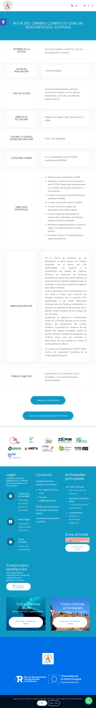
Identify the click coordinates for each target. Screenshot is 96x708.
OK (42, 703)
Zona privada (22, 540)
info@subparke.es (47, 500)
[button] (3, 22)
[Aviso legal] (10, 522)
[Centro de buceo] (67, 486)
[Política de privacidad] (10, 496)
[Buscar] (70, 5)
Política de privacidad (24, 495)
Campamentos (75, 512)
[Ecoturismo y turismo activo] (67, 498)
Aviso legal (24, 519)
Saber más (54, 703)
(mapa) (39, 513)
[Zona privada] (10, 542)
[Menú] (76, 5)
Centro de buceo (76, 486)
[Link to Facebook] (88, 6)
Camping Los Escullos (48, 510)
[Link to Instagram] (92, 6)
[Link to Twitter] (85, 6)
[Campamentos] (67, 512)
